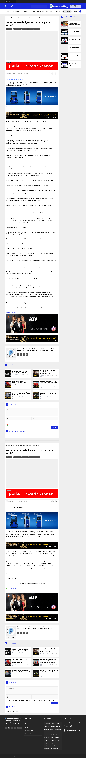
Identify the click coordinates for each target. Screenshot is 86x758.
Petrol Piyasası (11, 73)
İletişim (26, 737)
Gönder (24, 29)
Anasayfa (8, 17)
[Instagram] (12, 728)
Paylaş (10, 29)
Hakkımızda (27, 724)
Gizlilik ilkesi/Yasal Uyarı (30, 730)
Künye (26, 727)
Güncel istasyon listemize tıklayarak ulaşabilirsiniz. (20, 106)
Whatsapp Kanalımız (34, 29)
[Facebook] (6, 728)
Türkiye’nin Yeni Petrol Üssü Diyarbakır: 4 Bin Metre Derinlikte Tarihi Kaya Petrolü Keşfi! (31, 1)
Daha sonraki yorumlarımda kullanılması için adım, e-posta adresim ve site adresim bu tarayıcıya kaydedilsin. (30, 422)
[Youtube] (18, 728)
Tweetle (17, 29)
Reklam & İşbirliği (29, 733)
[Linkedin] (15, 728)
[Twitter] (9, 728)
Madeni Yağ (14, 17)
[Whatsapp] (20, 728)
